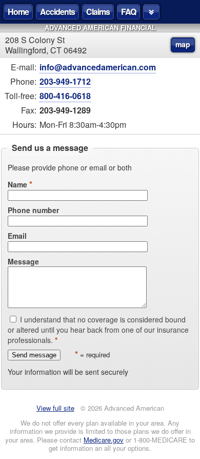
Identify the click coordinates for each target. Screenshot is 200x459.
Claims (98, 11)
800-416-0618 (65, 96)
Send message (34, 355)
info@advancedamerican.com (97, 67)
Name (17, 184)
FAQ (128, 11)
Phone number (33, 210)
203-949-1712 (65, 81)
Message (23, 261)
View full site (55, 408)
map (182, 44)
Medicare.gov (104, 440)
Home (18, 11)
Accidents (57, 11)
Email (17, 236)
